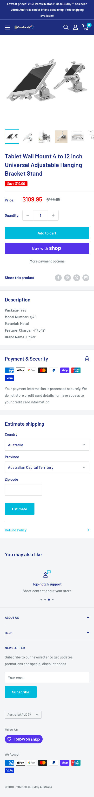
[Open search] (66, 27)
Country (11, 434)
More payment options (47, 261)
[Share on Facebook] (58, 277)
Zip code (11, 479)
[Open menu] (7, 27)
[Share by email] (85, 277)
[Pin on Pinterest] (67, 277)
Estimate (19, 509)
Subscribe (20, 692)
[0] (85, 27)
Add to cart (47, 233)
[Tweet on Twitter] (76, 277)
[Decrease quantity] (28, 215)
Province (12, 457)
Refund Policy (16, 530)
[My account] (75, 27)
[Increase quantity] (53, 215)
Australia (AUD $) (19, 714)
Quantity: (12, 215)
